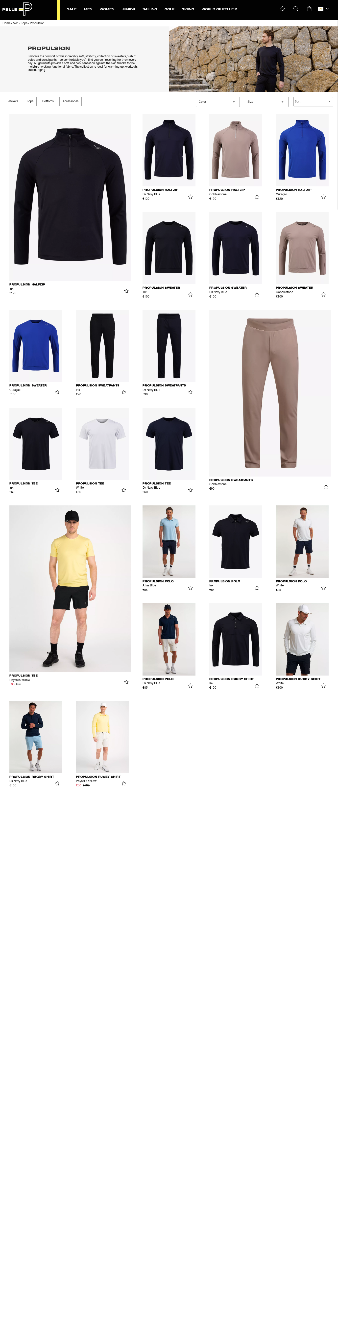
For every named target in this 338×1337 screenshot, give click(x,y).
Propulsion (37, 23)
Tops (24, 23)
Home (6, 23)
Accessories (70, 101)
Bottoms (48, 101)
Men (16, 23)
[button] (282, 9)
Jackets (13, 101)
